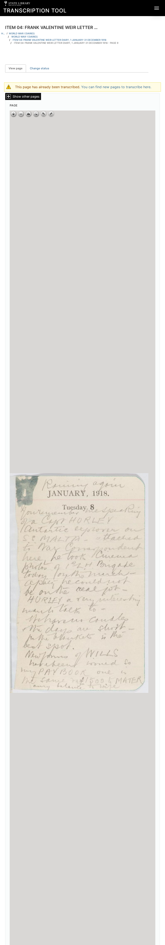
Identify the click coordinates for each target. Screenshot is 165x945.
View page (17, 68)
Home (3, 33)
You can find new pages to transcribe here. (116, 87)
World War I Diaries (22, 33)
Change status (39, 68)
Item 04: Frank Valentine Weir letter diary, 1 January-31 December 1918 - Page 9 (66, 42)
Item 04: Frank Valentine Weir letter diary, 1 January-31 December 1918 (59, 39)
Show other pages (26, 96)
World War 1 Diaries (24, 36)
